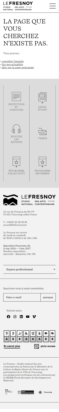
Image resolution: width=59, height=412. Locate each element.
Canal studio (42, 108)
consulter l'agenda (13, 61)
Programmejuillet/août (16, 172)
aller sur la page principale (18, 67)
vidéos (42, 138)
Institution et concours (16, 107)
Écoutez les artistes (16, 139)
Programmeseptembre (42, 172)
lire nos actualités (12, 64)
